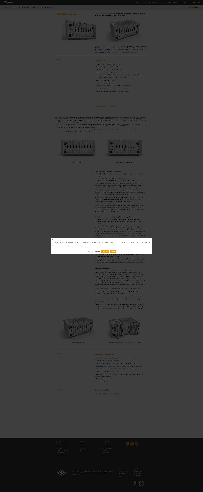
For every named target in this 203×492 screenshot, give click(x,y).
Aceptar (113, 251)
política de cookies (84, 246)
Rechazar (105, 251)
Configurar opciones (94, 251)
